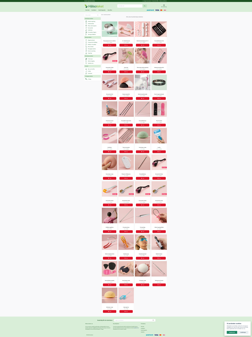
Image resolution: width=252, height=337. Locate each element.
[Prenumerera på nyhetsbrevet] (153, 322)
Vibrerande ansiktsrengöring (142, 69)
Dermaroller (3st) (109, 95)
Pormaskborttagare (92, 34)
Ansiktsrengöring (91, 23)
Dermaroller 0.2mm (159, 175)
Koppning (90, 55)
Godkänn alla (232, 332)
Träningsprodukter (89, 78)
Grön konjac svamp (142, 149)
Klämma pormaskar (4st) (159, 69)
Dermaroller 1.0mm (109, 69)
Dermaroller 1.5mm (126, 202)
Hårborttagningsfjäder (159, 229)
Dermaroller (90, 29)
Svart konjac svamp (126, 282)
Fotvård (86, 67)
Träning (89, 80)
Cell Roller (109, 149)
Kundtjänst (93, 11)
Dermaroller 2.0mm (142, 202)
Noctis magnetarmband (159, 95)
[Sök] (149, 6)
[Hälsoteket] (98, 7)
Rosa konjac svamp (109, 175)
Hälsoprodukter (88, 39)
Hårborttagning (91, 62)
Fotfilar (89, 73)
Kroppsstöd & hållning (92, 44)
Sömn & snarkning (91, 52)
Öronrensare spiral (109, 122)
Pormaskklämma (142, 175)
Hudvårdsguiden (102, 11)
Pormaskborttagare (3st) (126, 122)
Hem (102, 16)
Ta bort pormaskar (126, 149)
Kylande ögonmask (142, 255)
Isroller (159, 149)
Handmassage (126, 255)
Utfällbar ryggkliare (110, 229)
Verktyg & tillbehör (92, 36)
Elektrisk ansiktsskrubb (142, 95)
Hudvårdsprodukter (89, 20)
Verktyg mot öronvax (159, 282)
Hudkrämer (90, 31)
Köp (110, 47)
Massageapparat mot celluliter (109, 42)
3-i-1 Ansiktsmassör (126, 42)
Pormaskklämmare (142, 122)
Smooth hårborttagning (109, 282)
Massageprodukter (92, 50)
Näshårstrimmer (159, 255)
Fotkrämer (90, 75)
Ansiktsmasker (91, 25)
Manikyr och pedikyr (92, 46)
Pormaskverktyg (126, 229)
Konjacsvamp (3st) (126, 95)
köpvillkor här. (136, 329)
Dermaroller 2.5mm (159, 202)
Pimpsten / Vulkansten (126, 175)
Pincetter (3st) (159, 122)
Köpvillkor (110, 11)
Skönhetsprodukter (89, 57)
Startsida (87, 11)
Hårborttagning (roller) (109, 255)
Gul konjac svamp (109, 308)
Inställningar (243, 332)
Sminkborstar (91, 65)
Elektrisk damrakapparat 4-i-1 (142, 42)
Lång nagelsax (126, 308)
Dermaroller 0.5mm (109, 202)
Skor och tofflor (91, 70)
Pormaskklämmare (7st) (159, 42)
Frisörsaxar (90, 60)
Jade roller (126, 69)
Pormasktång (142, 229)
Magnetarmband (91, 42)
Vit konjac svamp (142, 282)
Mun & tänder (91, 48)
